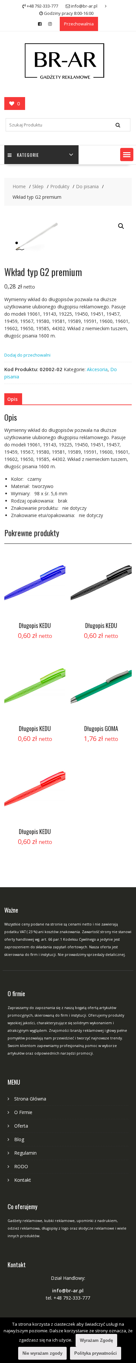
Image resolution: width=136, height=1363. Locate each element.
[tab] (12, 399)
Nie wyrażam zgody (42, 1353)
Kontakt (22, 1180)
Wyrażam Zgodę (96, 1340)
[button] (126, 154)
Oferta (21, 1126)
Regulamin (25, 1153)
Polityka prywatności (95, 1353)
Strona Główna (30, 1099)
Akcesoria (97, 369)
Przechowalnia (79, 24)
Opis (12, 399)
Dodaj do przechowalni (27, 355)
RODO (21, 1166)
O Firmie (23, 1112)
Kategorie (28, 154)
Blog (19, 1139)
